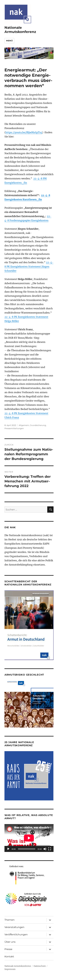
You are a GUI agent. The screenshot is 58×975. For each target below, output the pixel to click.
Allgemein (24, 425)
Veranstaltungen (14, 927)
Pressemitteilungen (14, 428)
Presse (8, 949)
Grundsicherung (38, 425)
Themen (9, 919)
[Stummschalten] (44, 848)
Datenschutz (40, 966)
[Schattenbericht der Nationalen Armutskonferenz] (29, 624)
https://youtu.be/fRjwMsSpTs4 (24, 132)
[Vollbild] (49, 848)
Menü (9, 40)
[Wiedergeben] (8, 848)
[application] (29, 838)
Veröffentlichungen (16, 934)
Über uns (9, 941)
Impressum (9, 969)
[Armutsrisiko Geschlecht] (29, 703)
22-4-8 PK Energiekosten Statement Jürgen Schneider (28, 266)
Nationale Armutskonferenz (20, 29)
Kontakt (9, 956)
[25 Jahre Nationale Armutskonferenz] (28, 775)
